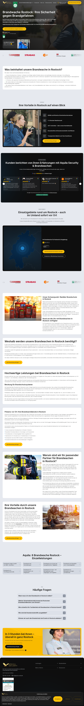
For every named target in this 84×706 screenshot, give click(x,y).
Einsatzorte (36, 2)
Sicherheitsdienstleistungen (25, 2)
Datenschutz (4, 703)
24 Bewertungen (53, 192)
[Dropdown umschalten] (32, 2)
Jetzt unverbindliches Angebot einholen (13, 29)
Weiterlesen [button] (26, 189)
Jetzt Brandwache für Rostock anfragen (53, 251)
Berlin (46, 246)
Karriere (54, 2)
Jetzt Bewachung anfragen (74, 2)
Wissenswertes (48, 2)
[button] (81, 694)
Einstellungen (78, 699)
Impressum (10, 703)
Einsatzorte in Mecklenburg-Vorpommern (54, 256)
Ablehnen (67, 699)
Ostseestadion (18, 523)
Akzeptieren (58, 699)
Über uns (42, 2)
